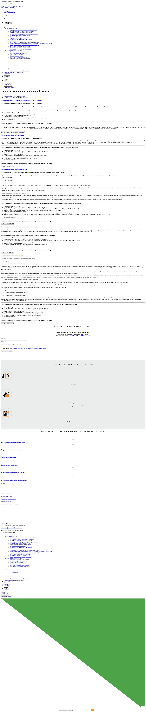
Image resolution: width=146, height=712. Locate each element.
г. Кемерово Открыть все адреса (9, 11)
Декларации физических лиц (14, 50)
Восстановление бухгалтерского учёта (20, 35)
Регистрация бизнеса (12, 41)
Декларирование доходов (16, 54)
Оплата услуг (8, 83)
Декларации (7, 73)
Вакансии (6, 77)
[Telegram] (4, 19)
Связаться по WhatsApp (10, 87)
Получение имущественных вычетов (19, 51)
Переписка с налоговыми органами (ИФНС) (21, 32)
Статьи (5, 80)
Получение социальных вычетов (18, 53)
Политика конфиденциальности (8, 526)
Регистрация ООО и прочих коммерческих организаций (24, 45)
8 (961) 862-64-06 (8, 84)
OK (92, 710)
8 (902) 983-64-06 (8, 86)
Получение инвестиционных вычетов (20, 57)
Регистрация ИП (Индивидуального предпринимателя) (24, 42)
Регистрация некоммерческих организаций (21, 46)
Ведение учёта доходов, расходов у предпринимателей (24, 34)
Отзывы (6, 79)
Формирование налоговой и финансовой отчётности (23, 30)
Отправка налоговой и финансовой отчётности (22, 31)
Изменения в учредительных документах (20, 47)
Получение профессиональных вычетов (20, 58)
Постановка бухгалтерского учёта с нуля (20, 36)
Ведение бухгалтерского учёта (17, 38)
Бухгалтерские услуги (12, 28)
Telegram (10, 523)
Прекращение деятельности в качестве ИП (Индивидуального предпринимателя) (31, 43)
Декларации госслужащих (16, 56)
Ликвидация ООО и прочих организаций (20, 49)
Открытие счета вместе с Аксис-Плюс (20, 71)
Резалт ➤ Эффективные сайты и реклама (11, 528)
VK (1, 523)
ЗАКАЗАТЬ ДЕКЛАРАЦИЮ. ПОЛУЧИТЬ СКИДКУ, (12, 132)
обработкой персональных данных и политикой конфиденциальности (28, 348)
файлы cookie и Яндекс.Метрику (66, 710)
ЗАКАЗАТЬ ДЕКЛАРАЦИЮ (7, 166)
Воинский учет (14, 64)
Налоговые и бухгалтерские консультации (21, 39)
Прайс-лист (7, 75)
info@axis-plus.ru (8, 15)
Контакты (6, 589)
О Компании (7, 76)
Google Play (5, 523)
